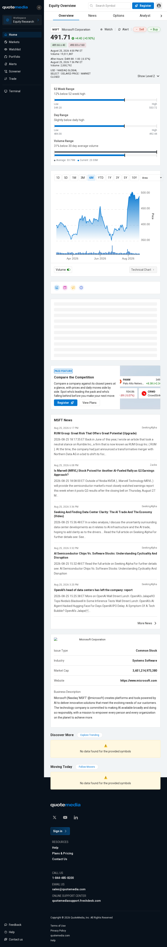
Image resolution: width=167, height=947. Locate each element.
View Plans (89, 402)
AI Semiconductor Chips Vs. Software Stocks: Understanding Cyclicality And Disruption (105, 555)
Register (63, 402)
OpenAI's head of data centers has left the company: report (93, 590)
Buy (155, 29)
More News (145, 623)
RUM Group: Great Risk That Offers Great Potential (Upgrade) (95, 433)
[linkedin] (76, 817)
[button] (39, 7)
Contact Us (59, 859)
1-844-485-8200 (63, 877)
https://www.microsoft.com (138, 680)
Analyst (145, 16)
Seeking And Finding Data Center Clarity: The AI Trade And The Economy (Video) (103, 514)
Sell (141, 29)
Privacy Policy (58, 930)
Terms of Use (58, 925)
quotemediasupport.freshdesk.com (76, 900)
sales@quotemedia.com (69, 889)
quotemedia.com (60, 935)
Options (118, 16)
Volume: (61, 269)
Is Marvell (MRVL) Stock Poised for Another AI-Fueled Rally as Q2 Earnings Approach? (104, 472)
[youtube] (65, 817)
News (92, 16)
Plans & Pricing (62, 853)
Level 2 (146, 76)
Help (55, 847)
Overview (66, 16)
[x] (55, 817)
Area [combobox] (145, 177)
